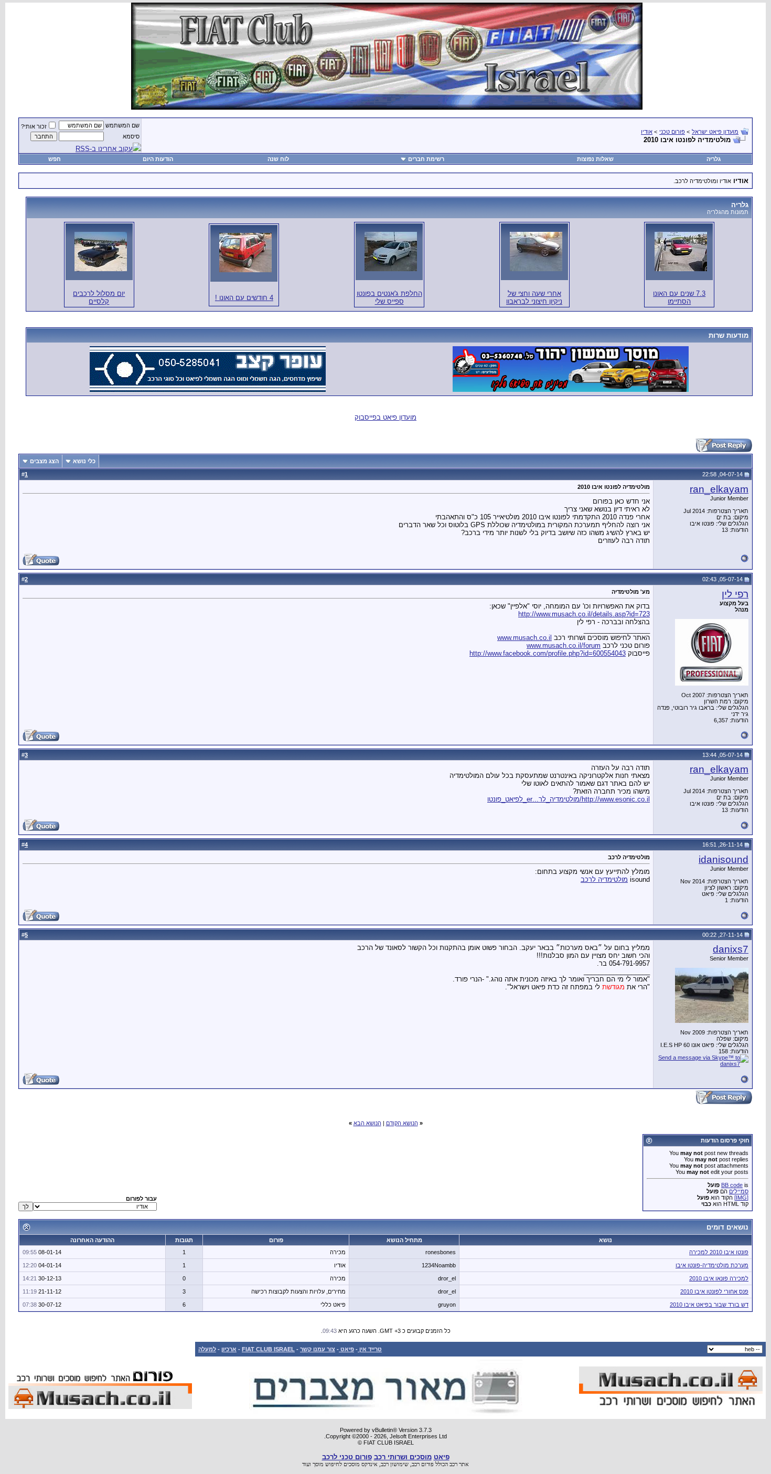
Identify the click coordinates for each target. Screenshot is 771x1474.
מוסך (318, 1464)
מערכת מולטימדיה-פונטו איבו (712, 1265)
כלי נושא (84, 461)
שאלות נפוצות (595, 159)
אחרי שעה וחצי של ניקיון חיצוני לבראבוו (534, 297)
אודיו (646, 132)
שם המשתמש (122, 125)
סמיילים (738, 1191)
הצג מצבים (44, 461)
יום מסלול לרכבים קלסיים (99, 297)
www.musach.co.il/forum (564, 645)
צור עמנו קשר (317, 1349)
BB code (732, 1185)
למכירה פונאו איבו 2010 (718, 1278)
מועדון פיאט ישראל (715, 132)
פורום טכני (672, 132)
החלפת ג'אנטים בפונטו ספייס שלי (389, 297)
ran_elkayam (719, 489)
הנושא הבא (367, 1123)
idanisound (723, 859)
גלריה (713, 159)
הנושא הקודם (402, 1123)
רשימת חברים (426, 159)
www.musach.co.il (524, 638)
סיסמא (131, 136)
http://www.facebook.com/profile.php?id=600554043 (547, 653)
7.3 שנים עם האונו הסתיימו (679, 297)
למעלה (207, 1349)
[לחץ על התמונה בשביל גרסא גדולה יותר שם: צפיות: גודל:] (681, 251)
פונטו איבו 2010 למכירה (718, 1252)
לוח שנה (278, 159)
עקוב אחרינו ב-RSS (104, 149)
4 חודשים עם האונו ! (244, 298)
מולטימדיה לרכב (604, 879)
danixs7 (730, 949)
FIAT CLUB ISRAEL (268, 1349)
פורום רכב (423, 1464)
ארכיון (229, 1349)
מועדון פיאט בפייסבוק (385, 417)
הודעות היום (158, 159)
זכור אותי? (34, 126)
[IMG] (741, 1197)
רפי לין (735, 594)
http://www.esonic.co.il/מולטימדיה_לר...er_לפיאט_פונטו (568, 799)
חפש (54, 159)
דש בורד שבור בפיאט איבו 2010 (709, 1304)
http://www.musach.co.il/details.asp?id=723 (584, 614)
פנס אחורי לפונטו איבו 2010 (714, 1291)
